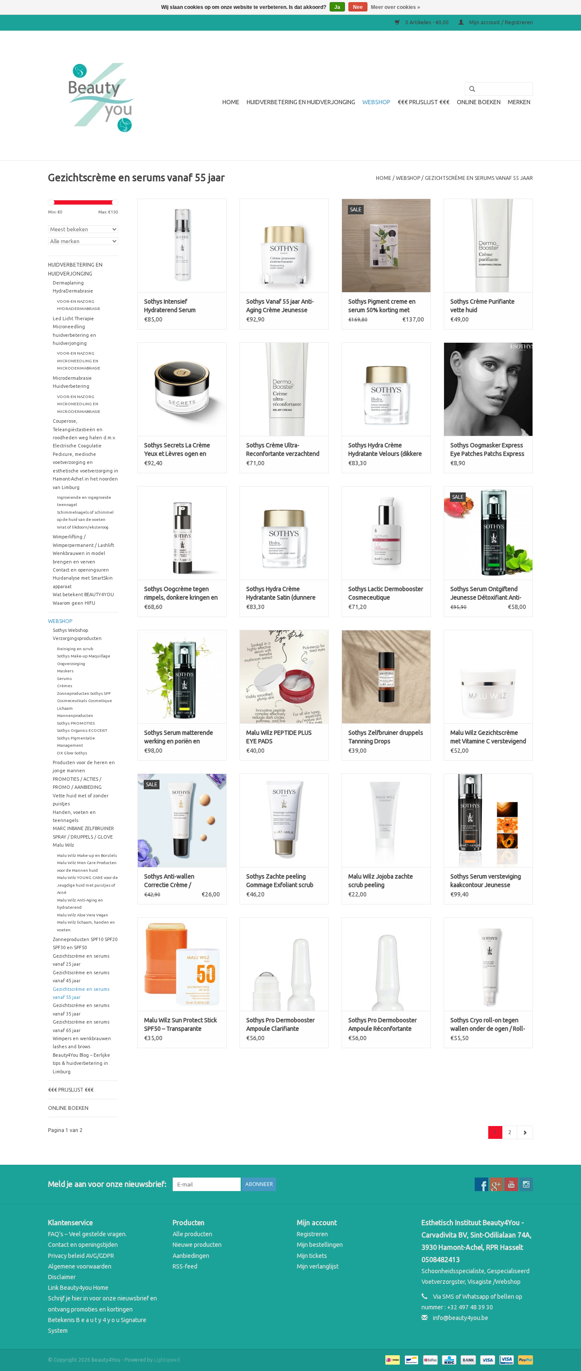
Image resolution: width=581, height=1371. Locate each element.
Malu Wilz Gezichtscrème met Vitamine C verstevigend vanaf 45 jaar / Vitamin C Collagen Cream (488, 737)
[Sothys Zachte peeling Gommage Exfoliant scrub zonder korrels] (284, 820)
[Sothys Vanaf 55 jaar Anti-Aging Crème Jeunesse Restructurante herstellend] (284, 245)
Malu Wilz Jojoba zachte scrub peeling (380, 880)
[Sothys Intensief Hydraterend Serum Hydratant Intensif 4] (182, 245)
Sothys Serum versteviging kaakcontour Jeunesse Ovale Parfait (485, 881)
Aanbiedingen (191, 1255)
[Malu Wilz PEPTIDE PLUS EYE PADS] (284, 676)
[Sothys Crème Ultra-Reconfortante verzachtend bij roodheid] (284, 389)
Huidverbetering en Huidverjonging (301, 102)
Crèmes (64, 685)
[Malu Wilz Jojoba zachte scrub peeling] (386, 820)
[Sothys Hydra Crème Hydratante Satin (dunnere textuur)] (284, 533)
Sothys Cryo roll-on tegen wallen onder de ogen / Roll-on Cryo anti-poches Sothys (487, 1025)
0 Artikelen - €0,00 (427, 22)
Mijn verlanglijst (318, 1266)
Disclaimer (62, 1277)
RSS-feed (185, 1266)
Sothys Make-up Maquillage (83, 656)
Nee (358, 7)
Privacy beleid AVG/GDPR (81, 1255)
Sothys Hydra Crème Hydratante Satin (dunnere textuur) (281, 594)
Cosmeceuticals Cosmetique (84, 700)
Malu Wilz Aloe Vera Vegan (82, 915)
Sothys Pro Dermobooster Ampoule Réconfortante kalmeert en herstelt (382, 1025)
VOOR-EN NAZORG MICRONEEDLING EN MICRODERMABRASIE (78, 360)
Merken (519, 102)
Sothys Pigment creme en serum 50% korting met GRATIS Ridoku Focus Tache (384, 306)
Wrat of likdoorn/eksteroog (82, 527)
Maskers (65, 670)
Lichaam (65, 708)
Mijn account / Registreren (500, 22)
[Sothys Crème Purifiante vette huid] (488, 245)
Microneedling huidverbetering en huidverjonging (74, 335)
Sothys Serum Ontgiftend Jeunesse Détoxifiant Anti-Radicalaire (485, 594)
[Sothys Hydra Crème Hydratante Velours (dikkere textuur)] (386, 389)
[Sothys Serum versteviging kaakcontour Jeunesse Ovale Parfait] (488, 820)
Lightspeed (167, 1359)
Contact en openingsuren (81, 569)
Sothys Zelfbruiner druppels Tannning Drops (385, 737)
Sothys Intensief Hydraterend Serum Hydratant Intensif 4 (170, 306)
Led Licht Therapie (73, 318)
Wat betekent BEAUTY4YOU (83, 594)
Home (230, 102)
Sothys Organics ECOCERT (82, 730)
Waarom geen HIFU (74, 603)
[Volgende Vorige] (525, 1132)
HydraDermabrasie (73, 290)
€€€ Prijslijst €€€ (424, 102)
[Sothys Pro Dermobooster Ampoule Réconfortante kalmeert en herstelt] (386, 964)
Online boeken (479, 102)
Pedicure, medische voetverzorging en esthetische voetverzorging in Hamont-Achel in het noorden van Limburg (85, 471)
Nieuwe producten (197, 1244)
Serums (64, 678)
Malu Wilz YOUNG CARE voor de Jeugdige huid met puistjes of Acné (87, 885)
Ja (337, 7)
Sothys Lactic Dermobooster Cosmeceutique (385, 593)
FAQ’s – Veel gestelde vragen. (87, 1234)
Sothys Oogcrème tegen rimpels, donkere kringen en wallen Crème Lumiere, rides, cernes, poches (181, 594)
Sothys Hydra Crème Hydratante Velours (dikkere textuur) (385, 450)
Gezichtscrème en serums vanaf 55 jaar (479, 178)
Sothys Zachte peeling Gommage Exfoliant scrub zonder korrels (279, 881)
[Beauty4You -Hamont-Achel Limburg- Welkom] (100, 95)
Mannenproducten (75, 715)
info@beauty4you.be (460, 1317)
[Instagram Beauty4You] (526, 1184)
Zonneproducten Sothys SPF (84, 693)
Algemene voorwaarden (79, 1266)
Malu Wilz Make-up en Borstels (87, 855)
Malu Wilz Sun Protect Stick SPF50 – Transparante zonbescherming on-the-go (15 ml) (180, 1025)
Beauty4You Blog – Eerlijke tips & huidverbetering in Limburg (81, 1063)
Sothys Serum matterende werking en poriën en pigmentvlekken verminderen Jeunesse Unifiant (178, 737)
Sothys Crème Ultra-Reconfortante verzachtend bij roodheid (282, 450)
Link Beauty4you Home (78, 1287)
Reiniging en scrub (75, 648)
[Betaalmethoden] (391, 1359)
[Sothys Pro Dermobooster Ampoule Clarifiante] (284, 964)
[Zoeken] (469, 89)
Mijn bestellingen (320, 1244)
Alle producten (192, 1234)
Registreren (312, 1234)
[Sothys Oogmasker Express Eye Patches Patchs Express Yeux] (488, 389)
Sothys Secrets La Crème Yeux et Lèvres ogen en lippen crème (177, 450)
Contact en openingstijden (83, 1244)
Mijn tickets (312, 1255)
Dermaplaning (68, 282)
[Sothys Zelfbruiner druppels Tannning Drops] (386, 676)
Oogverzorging (71, 663)
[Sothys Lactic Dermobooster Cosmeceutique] (386, 533)
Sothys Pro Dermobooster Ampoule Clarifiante (280, 1024)
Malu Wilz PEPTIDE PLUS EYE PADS (279, 737)
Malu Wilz (63, 845)
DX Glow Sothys (72, 753)
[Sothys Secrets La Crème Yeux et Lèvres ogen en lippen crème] (182, 389)
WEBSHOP (376, 102)
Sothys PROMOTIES (76, 723)
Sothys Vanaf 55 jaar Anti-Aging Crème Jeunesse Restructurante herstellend (282, 306)
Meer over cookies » (395, 7)
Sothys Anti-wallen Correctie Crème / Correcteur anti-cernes (174, 881)
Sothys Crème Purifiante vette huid (482, 305)
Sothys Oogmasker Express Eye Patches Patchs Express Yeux (487, 450)
